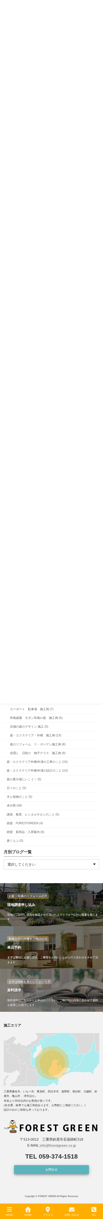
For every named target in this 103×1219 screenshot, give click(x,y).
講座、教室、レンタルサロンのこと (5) (33, 814)
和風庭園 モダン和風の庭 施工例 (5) (36, 718)
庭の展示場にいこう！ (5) (24, 779)
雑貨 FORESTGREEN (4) (25, 823)
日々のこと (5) (16, 788)
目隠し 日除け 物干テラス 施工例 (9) (38, 753)
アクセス (48, 1215)
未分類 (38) (14, 805)
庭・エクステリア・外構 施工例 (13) (35, 735)
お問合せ (52, 1169)
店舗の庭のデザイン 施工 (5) (29, 726)
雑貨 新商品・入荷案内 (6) (25, 832)
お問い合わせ (71, 1215)
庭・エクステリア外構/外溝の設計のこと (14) (37, 770)
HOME (28, 1215)
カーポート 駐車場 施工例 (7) (32, 709)
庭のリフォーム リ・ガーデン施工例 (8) (38, 744)
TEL (94, 1215)
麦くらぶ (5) (15, 840)
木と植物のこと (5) (19, 797)
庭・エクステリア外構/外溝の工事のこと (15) (37, 762)
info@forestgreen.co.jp (58, 1145)
